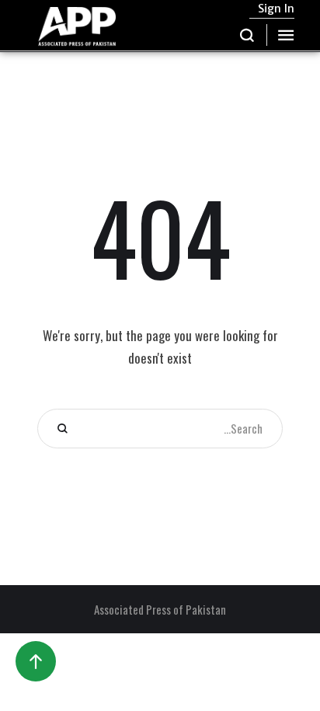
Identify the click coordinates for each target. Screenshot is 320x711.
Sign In (276, 9)
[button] (247, 35)
